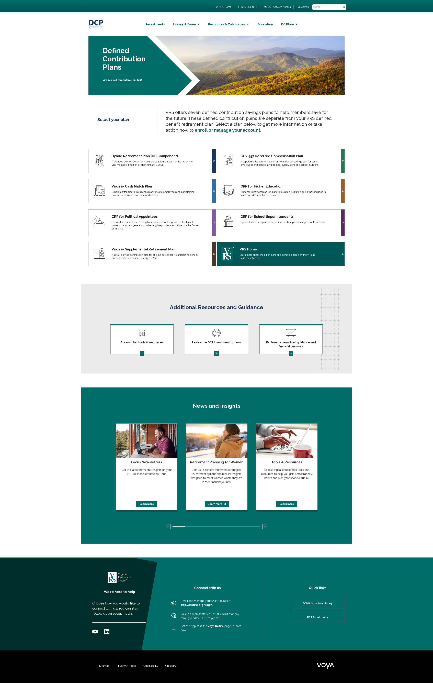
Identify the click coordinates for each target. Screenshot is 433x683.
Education (265, 24)
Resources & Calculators (227, 24)
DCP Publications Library (317, 603)
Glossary (170, 665)
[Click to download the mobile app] (173, 628)
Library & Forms (184, 24)
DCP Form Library (317, 617)
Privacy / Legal (126, 665)
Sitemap (104, 665)
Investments (155, 24)
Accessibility (150, 665)
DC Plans (287, 24)
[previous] (168, 526)
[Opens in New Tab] (95, 631)
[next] (265, 526)
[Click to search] (344, 7)
